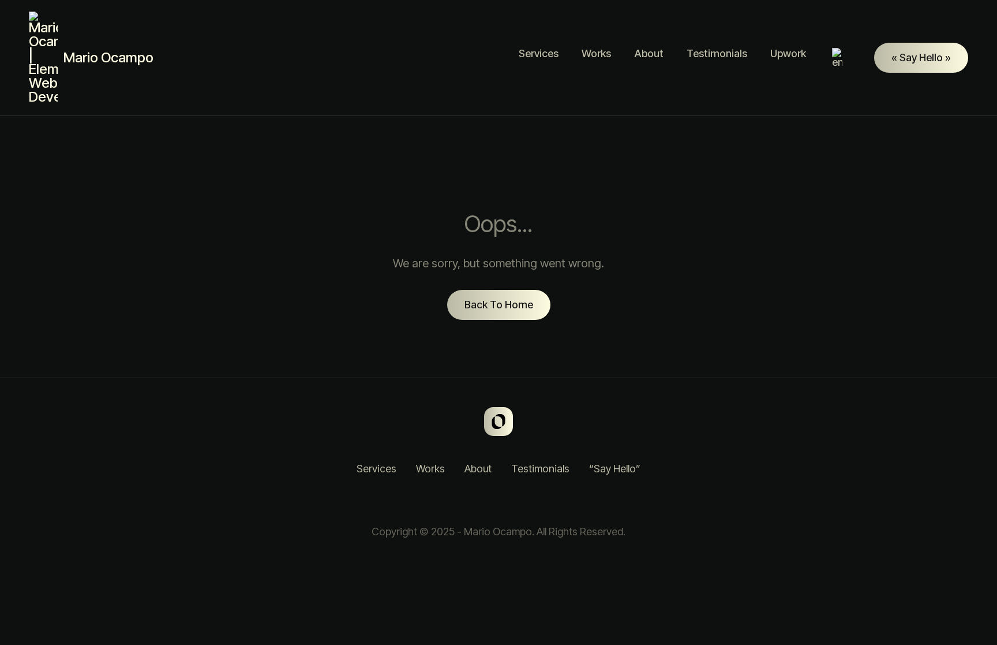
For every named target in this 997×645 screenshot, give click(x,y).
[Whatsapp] (498, 500)
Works (596, 53)
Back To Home (498, 305)
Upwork (788, 53)
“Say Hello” (614, 469)
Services (539, 53)
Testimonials (717, 53)
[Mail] (527, 500)
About (649, 53)
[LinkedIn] (469, 500)
